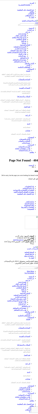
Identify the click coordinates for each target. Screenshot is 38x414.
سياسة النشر (30, 201)
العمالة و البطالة (26, 110)
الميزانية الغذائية (26, 120)
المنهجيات (31, 137)
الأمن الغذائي (9, 74)
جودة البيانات (26, 143)
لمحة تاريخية (22, 33)
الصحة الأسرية (6, 101)
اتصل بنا (31, 17)
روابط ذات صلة (29, 256)
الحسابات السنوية (26, 91)
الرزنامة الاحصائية (28, 188)
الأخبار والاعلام (29, 63)
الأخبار (28, 65)
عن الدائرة (30, 30)
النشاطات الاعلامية (24, 67)
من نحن (27, 32)
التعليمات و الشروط (27, 207)
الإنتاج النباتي (18, 118)
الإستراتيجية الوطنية (20, 47)
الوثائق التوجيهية (25, 45)
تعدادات (27, 130)
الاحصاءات (30, 69)
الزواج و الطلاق (19, 100)
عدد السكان (27, 100)
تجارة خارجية (27, 74)
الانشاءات (10, 83)
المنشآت (13, 134)
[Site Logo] (30, 21)
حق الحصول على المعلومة (25, 10)
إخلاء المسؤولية (29, 205)
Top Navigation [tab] (29, 273)
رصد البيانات (22, 56)
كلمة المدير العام (21, 35)
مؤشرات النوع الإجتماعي (17, 101)
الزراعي (18, 134)
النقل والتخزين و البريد (20, 84)
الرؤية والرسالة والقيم (19, 37)
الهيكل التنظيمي (21, 39)
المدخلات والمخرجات (6, 91)
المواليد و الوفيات (10, 100)
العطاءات (31, 13)
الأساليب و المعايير (24, 141)
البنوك (5, 83)
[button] (36, 22)
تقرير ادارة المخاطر (20, 61)
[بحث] (19, 268)
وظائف (32, 12)
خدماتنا (24, 43)
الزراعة (27, 115)
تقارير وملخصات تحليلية (22, 148)
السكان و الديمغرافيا (23, 96)
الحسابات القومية (24, 88)
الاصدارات (31, 145)
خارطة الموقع (29, 254)
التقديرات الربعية (16, 91)
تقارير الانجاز (22, 54)
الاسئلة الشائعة (29, 252)
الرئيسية (31, 28)
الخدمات (15, 83)
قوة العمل (27, 107)
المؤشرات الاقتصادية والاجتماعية (23, 190)
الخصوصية (30, 209)
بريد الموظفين (29, 15)
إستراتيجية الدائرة (20, 48)
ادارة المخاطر (24, 58)
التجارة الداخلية (26, 83)
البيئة (28, 124)
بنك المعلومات (29, 186)
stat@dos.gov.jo (18, 240)
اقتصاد (28, 71)
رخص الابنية (11, 84)
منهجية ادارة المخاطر (19, 60)
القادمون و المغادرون (10, 76)
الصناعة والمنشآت (24, 79)
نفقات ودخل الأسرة (18, 74)
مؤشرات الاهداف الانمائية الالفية (24, 192)
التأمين (28, 84)
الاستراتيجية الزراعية (16, 120)
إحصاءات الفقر (26, 103)
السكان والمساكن (25, 134)
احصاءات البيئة (26, 127)
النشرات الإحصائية (24, 146)
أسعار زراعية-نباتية (9, 118)
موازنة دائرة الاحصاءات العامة (16, 52)
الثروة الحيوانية (26, 118)
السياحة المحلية (20, 76)
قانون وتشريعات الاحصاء (18, 50)
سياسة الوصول (29, 203)
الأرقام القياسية (26, 93)
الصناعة (20, 83)
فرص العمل (18, 110)
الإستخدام (11, 110)
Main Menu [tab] (30, 271)
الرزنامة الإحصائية (24, 150)
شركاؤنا (23, 41)
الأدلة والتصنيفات (24, 139)
